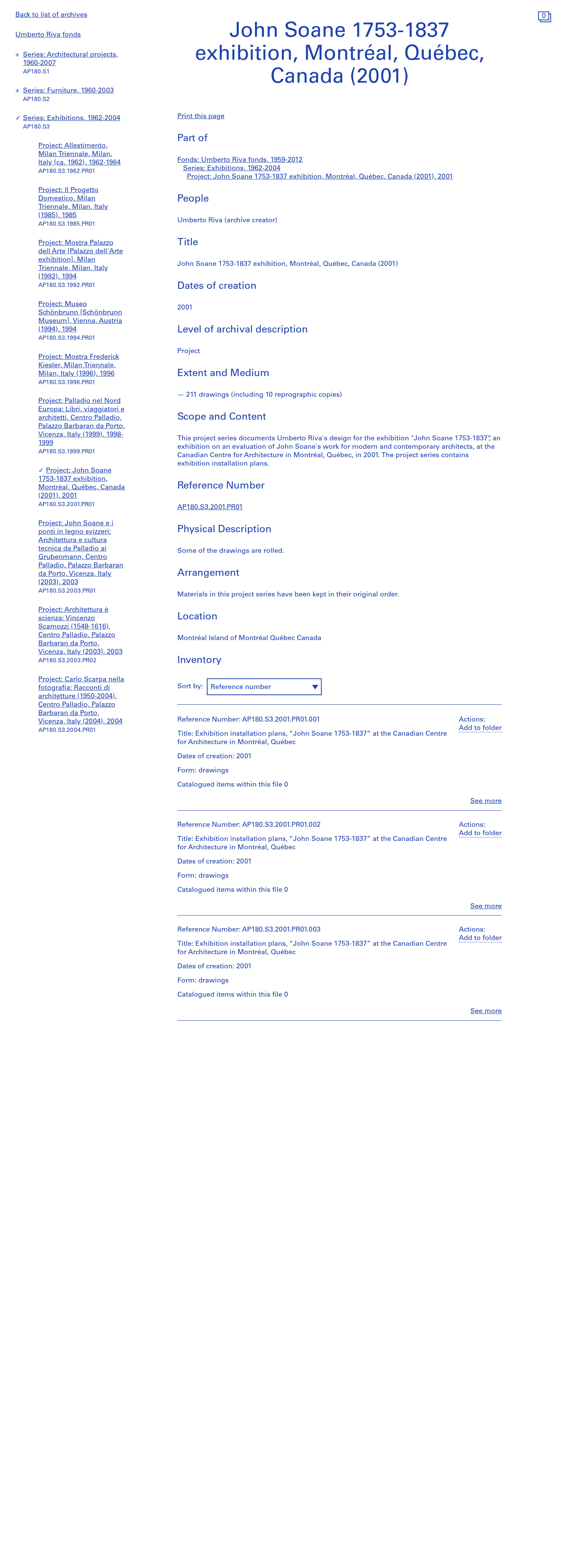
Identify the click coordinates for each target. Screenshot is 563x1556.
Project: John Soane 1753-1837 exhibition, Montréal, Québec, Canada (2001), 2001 (320, 177)
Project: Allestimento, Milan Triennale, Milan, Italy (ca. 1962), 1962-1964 (79, 154)
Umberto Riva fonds (48, 35)
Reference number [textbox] (241, 687)
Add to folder (480, 728)
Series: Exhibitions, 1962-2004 (71, 118)
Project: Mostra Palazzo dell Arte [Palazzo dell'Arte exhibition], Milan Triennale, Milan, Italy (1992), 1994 (80, 260)
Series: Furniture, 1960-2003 (68, 91)
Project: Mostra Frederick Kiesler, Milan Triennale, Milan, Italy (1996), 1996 (78, 366)
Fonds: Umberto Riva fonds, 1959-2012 (240, 160)
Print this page (200, 116)
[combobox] (264, 686)
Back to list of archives (51, 15)
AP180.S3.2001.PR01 (210, 507)
